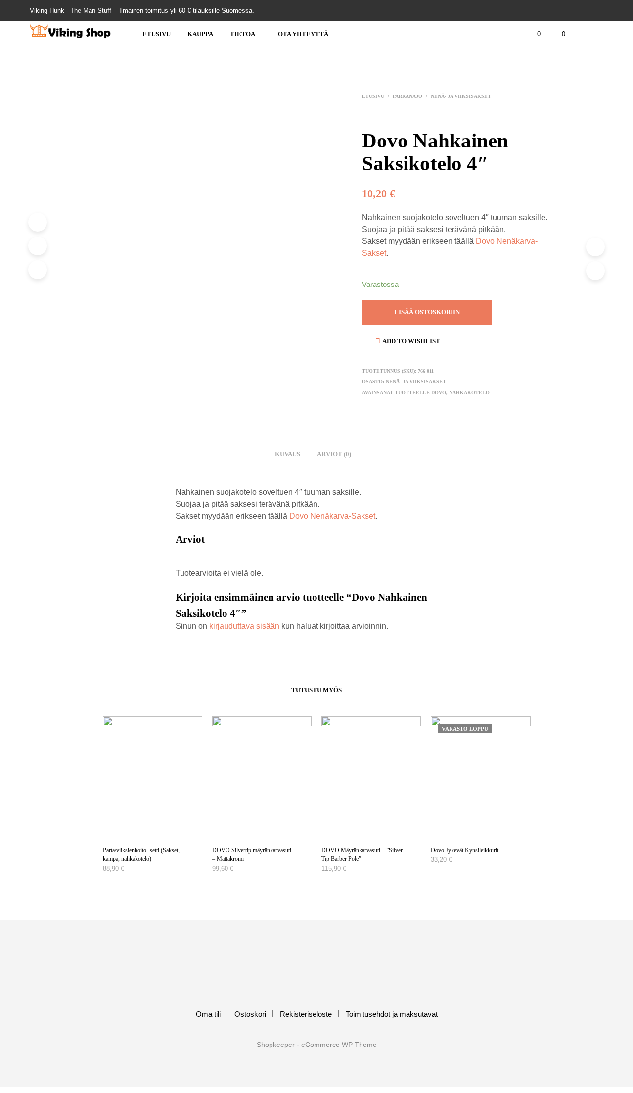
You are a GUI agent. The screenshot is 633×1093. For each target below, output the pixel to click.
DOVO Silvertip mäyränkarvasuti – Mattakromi (251, 854)
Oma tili (208, 1014)
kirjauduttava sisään (244, 626)
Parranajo (407, 96)
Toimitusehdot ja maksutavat (392, 1014)
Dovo (438, 392)
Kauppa (200, 34)
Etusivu (156, 34)
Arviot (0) (334, 454)
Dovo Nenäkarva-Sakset (332, 516)
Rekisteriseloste (306, 1014)
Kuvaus (287, 454)
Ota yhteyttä (303, 34)
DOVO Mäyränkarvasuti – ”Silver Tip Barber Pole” (362, 854)
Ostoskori (250, 1014)
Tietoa (242, 34)
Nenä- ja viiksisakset (461, 96)
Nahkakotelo (469, 392)
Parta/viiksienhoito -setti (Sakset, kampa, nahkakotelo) (141, 854)
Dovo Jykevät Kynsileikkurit (464, 850)
